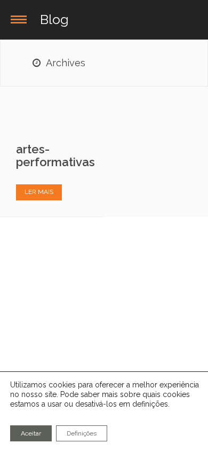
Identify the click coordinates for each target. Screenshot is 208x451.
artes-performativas (55, 155)
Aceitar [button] (31, 433)
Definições (82, 433)
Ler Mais (39, 192)
